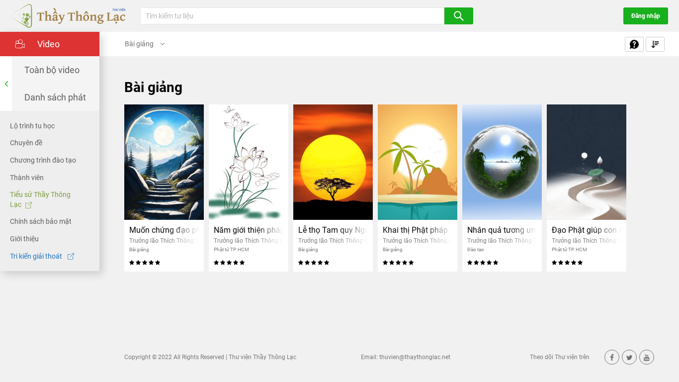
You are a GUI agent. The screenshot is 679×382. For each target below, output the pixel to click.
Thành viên (27, 178)
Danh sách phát (55, 97)
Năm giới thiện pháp (248, 230)
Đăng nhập (645, 15)
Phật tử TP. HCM (231, 249)
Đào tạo (475, 249)
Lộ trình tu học (32, 126)
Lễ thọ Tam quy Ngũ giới (333, 230)
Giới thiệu (24, 239)
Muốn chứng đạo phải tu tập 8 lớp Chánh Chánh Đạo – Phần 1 (164, 230)
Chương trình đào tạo (43, 160)
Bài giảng (140, 44)
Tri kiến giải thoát (37, 256)
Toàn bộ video (52, 70)
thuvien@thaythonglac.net (414, 357)
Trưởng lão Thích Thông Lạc (167, 240)
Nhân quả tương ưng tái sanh (502, 230)
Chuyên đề (26, 143)
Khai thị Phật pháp (415, 230)
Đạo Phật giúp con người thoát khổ (586, 230)
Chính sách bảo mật (41, 221)
